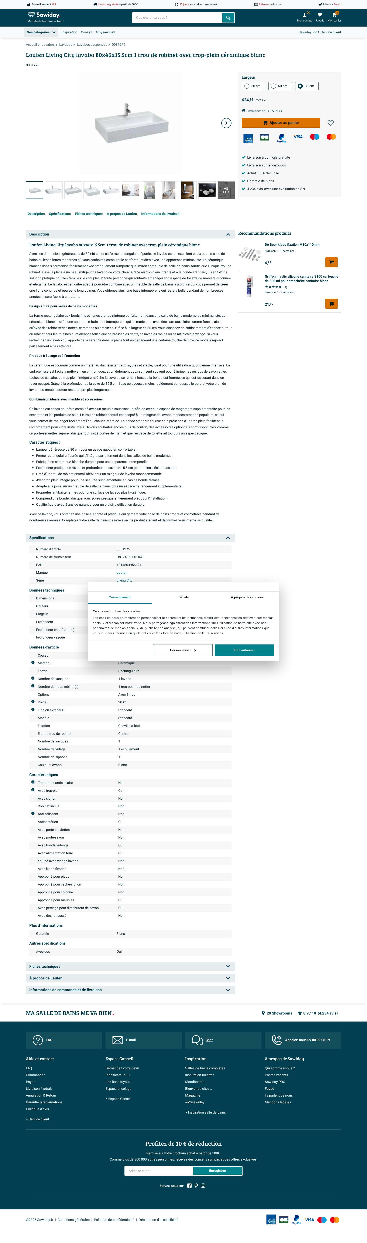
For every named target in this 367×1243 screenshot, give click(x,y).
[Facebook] (189, 1185)
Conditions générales (74, 1219)
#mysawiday (105, 32)
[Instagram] (203, 1185)
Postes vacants (276, 1075)
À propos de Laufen (122, 213)
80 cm (309, 86)
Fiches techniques (89, 213)
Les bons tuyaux (118, 1081)
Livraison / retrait (39, 1088)
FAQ (49, 1040)
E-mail (131, 1040)
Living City (124, 580)
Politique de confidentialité (114, 1219)
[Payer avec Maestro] (314, 137)
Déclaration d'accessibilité (158, 1219)
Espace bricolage (118, 1088)
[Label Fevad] (248, 139)
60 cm (282, 86)
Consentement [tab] (120, 597)
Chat (209, 1040)
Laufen (122, 572)
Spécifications (60, 213)
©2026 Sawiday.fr (39, 1219)
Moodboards (194, 1081)
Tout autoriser (244, 650)
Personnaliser (180, 650)
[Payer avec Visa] (298, 137)
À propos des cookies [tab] (247, 597)
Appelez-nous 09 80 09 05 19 (307, 1040)
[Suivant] (226, 123)
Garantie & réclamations (44, 1102)
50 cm (256, 86)
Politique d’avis (37, 1109)
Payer (30, 1081)
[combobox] (178, 18)
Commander (35, 1075)
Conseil (86, 32)
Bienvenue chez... (198, 1088)
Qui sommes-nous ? (280, 1068)
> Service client (37, 1119)
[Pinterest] (196, 1185)
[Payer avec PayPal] (281, 138)
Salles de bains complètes (205, 1068)
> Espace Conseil (118, 1098)
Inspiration (70, 32)
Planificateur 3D (118, 1075)
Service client (331, 32)
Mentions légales (278, 1102)
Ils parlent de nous (279, 1095)
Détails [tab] (183, 597)
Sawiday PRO (309, 32)
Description (36, 213)
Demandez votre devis (123, 1068)
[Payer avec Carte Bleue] (264, 137)
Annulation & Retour (41, 1095)
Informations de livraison (160, 213)
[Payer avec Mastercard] (331, 137)
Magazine (192, 1095)
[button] (331, 123)
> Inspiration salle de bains (205, 1112)
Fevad (269, 1088)
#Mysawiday (195, 1102)
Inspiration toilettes (199, 1075)
